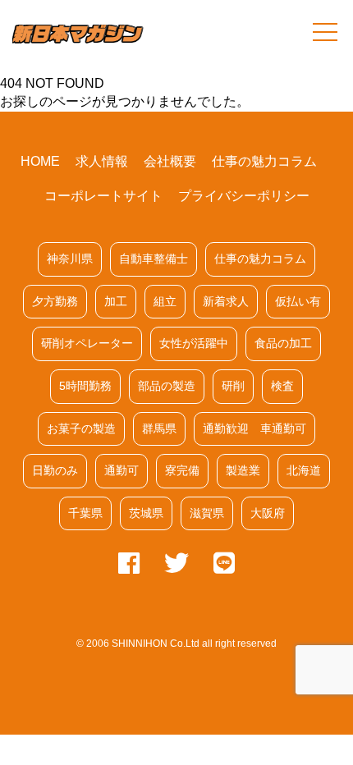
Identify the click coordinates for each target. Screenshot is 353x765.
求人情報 (102, 161)
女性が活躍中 (193, 343)
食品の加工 (283, 343)
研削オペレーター (87, 343)
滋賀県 (207, 513)
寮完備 (182, 470)
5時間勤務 (85, 385)
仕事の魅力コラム (264, 161)
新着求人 (226, 301)
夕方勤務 (55, 301)
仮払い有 (298, 301)
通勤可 (121, 470)
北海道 (304, 470)
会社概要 (170, 161)
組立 (165, 301)
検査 (282, 385)
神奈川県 (70, 258)
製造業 (243, 470)
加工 (115, 301)
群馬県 (159, 428)
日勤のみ (55, 470)
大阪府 (267, 513)
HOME (40, 161)
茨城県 (146, 513)
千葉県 (85, 513)
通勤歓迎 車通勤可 (254, 428)
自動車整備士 (153, 258)
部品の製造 (166, 385)
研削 (233, 385)
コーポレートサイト (103, 196)
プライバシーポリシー (243, 196)
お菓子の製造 (81, 428)
